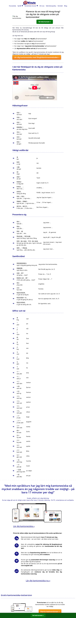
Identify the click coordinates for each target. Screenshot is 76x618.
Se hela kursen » (45, 22)
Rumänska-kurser (30, 6)
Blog (65, 6)
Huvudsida (12, 6)
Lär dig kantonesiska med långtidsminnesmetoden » (36, 57)
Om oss (41, 6)
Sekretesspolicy (51, 6)
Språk (19, 6)
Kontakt (60, 6)
